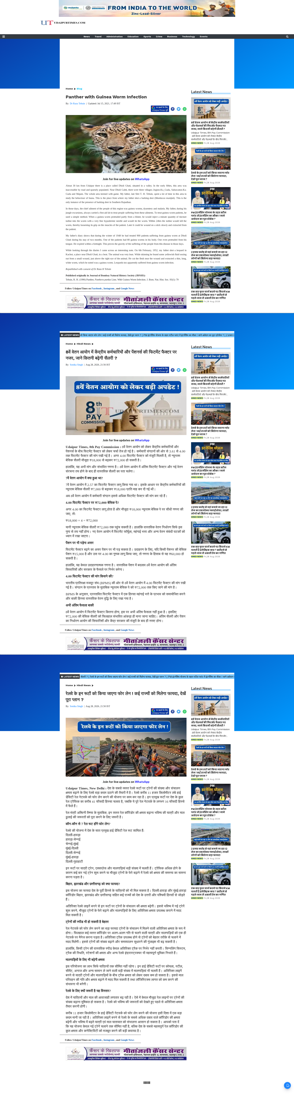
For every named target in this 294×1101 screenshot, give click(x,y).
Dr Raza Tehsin (77, 103)
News (87, 36)
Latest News (201, 92)
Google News (127, 288)
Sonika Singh (76, 364)
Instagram (109, 288)
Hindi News (84, 343)
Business (172, 36)
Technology (188, 36)
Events (203, 36)
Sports (147, 36)
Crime (159, 36)
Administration (114, 36)
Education (133, 36)
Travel (98, 36)
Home (69, 88)
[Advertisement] (147, 60)
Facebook (97, 288)
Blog (79, 88)
